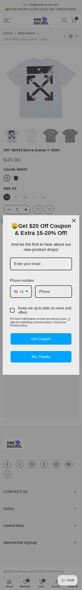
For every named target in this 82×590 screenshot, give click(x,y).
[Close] (73, 220)
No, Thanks (41, 357)
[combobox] (21, 291)
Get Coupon (41, 339)
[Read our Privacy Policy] (69, 319)
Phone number (22, 280)
